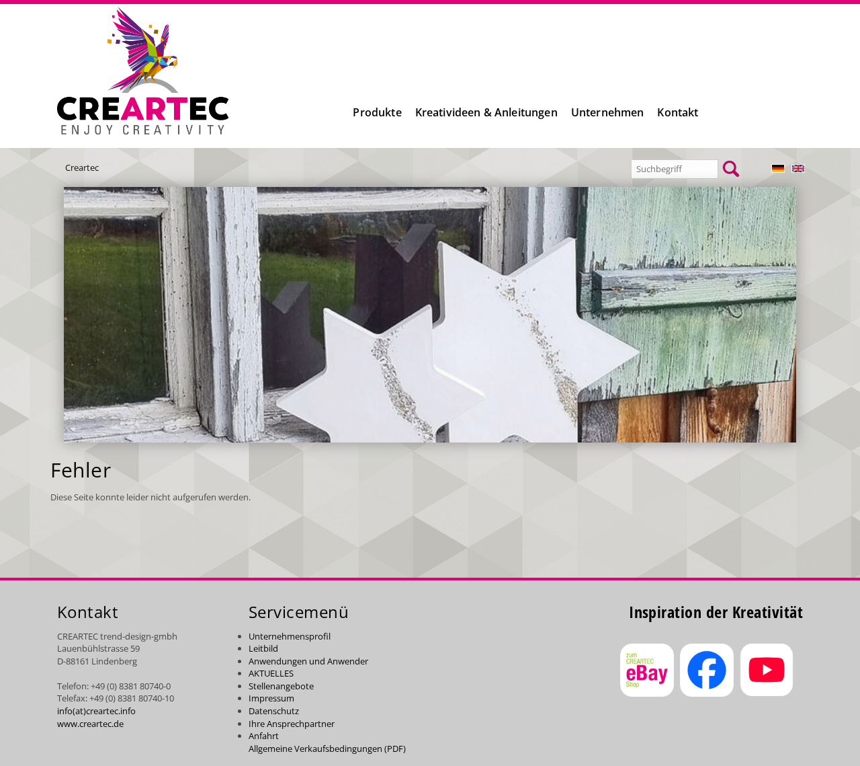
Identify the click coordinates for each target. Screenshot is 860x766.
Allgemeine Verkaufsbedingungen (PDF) (327, 748)
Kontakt (677, 112)
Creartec (82, 167)
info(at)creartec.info (96, 711)
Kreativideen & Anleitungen (486, 112)
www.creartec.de (90, 724)
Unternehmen (607, 112)
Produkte (377, 112)
